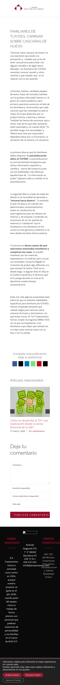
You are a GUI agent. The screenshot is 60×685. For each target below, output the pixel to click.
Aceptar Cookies (12, 675)
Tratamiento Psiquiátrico (48, 562)
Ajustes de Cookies (13, 680)
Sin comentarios (37, 431)
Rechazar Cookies (33, 675)
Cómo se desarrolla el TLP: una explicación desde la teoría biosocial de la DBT (29, 424)
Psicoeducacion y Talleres (49, 569)
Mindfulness (48, 557)
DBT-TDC (48, 554)
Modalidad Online (48, 575)
